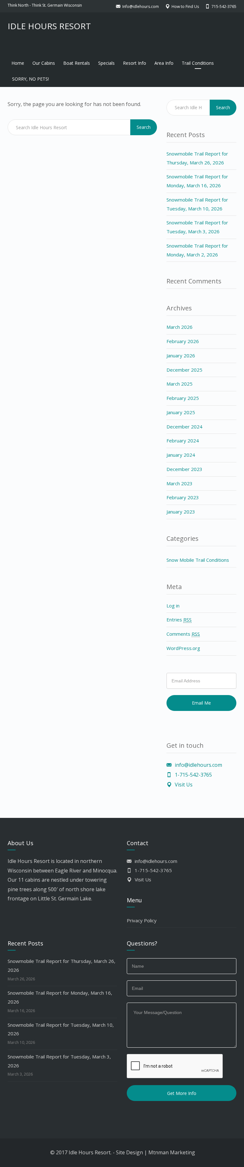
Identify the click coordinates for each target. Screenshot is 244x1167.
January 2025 (180, 412)
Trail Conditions (198, 63)
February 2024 (182, 440)
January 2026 (180, 355)
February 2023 (182, 497)
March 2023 (179, 483)
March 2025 (179, 384)
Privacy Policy (142, 920)
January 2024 (180, 455)
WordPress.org (183, 648)
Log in (173, 605)
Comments (183, 634)
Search (144, 127)
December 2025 (184, 370)
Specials (106, 63)
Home (17, 63)
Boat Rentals (76, 63)
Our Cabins (43, 63)
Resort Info (134, 63)
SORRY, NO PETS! (30, 79)
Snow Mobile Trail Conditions (197, 560)
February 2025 (182, 398)
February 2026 (182, 341)
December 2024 (184, 426)
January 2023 (180, 511)
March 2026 (179, 327)
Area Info (163, 63)
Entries (179, 619)
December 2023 (184, 469)
